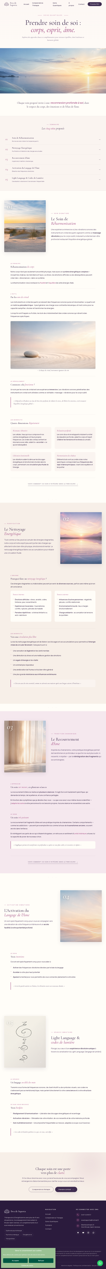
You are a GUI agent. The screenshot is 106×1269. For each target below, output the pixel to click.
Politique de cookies (27, 1265)
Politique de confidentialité (82, 1265)
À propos (71, 4)
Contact (81, 4)
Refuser (41, 1261)
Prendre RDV (94, 4)
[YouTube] (83, 1233)
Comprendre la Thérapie (37, 4)
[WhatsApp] (93, 1233)
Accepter (15, 1261)
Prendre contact (66, 1189)
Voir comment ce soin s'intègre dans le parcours (53, 484)
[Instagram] (88, 1233)
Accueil (26, 4)
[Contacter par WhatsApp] (100, 1263)
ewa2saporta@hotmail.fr (90, 1220)
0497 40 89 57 (86, 1215)
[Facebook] (78, 1233)
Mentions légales (66, 1265)
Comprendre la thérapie (41, 1189)
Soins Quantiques (57, 4)
